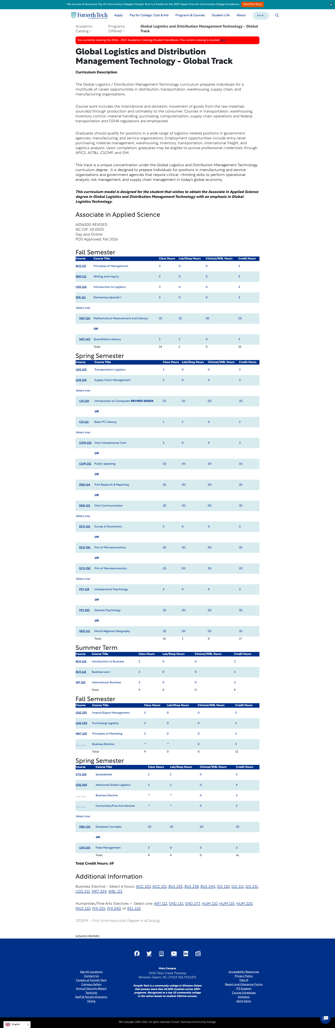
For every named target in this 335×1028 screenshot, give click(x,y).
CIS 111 (84, 422)
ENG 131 (176, 904)
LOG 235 (81, 713)
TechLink (91, 993)
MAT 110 (84, 318)
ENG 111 (81, 276)
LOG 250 (81, 785)
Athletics (244, 997)
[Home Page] (89, 15)
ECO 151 (84, 526)
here (223, 40)
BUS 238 (191, 887)
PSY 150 (84, 610)
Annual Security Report (91, 988)
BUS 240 (207, 887)
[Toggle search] (277, 15)
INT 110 (80, 682)
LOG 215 (81, 380)
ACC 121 (159, 887)
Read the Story (252, 4)
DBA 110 (84, 827)
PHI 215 (98, 908)
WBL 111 (115, 891)
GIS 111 (237, 887)
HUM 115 (226, 904)
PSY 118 (84, 589)
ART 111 (160, 904)
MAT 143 (84, 339)
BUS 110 (81, 661)
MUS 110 (83, 908)
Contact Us (91, 976)
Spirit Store (243, 1001)
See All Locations (91, 972)
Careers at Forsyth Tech (91, 980)
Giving (91, 1001)
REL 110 (134, 908)
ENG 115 (84, 505)
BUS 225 (175, 887)
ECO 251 (84, 547)
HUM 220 (244, 904)
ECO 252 (85, 568)
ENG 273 (192, 904)
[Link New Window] (137, 953)
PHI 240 (114, 908)
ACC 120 (143, 887)
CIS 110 (84, 401)
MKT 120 (81, 733)
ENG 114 (84, 484)
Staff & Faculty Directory (91, 997)
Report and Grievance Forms (244, 984)
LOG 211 (83, 891)
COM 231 (85, 464)
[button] (261, 15)
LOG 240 (81, 723)
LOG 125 (81, 369)
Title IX (243, 980)
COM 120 (85, 443)
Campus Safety (91, 984)
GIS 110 (223, 887)
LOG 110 (81, 287)
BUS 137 (81, 266)
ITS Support (243, 988)
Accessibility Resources (244, 972)
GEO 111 (84, 631)
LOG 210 (84, 847)
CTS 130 (81, 774)
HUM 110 (209, 904)
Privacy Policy (244, 976)
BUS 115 (81, 672)
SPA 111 (81, 297)
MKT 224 (99, 891)
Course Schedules (244, 993)
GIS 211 (251, 887)
